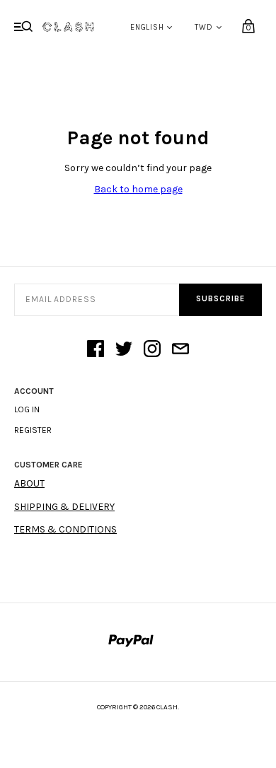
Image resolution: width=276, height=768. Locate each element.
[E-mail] (180, 350)
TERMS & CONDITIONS (65, 529)
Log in (27, 409)
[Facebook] (95, 350)
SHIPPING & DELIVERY (64, 507)
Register (33, 430)
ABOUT (29, 483)
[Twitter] (123, 350)
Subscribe (220, 298)
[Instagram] (152, 350)
